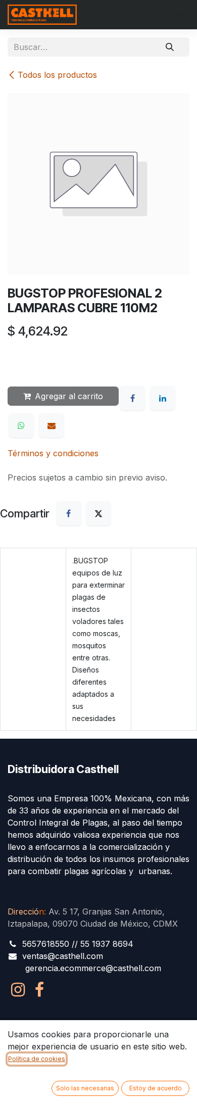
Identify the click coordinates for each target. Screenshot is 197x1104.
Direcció (26, 911)
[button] (25, 360)
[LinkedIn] (163, 398)
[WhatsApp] (21, 425)
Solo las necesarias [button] (85, 1088)
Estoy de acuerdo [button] (155, 1088)
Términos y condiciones (53, 453)
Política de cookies (36, 1059)
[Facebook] (132, 398)
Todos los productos (57, 75)
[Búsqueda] (169, 47)
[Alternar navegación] (179, 14)
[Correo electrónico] (51, 425)
